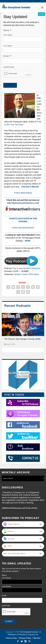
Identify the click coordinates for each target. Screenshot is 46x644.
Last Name (6, 586)
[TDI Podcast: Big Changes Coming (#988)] (23, 324)
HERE (28, 241)
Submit (9, 621)
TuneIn (25, 274)
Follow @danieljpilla (23, 193)
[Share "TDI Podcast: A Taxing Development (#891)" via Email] (23, 291)
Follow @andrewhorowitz (23, 228)
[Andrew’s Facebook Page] (23, 424)
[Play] (21, 265)
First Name (6, 578)
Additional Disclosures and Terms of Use (19, 508)
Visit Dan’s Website (30, 187)
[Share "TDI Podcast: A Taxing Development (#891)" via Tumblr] (23, 287)
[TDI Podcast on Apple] (23, 413)
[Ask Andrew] (23, 447)
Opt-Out (36, 638)
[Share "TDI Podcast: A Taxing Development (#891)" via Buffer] (37, 287)
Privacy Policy (25, 638)
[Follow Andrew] (23, 436)
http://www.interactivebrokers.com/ (23, 203)
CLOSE (41, 14)
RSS (31, 274)
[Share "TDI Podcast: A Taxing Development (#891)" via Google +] (18, 287)
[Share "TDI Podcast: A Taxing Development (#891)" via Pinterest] (28, 287)
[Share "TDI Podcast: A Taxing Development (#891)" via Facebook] (8, 287)
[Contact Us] (23, 458)
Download (35, 268)
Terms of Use (11, 638)
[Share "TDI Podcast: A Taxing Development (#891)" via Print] (28, 291)
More (37, 274)
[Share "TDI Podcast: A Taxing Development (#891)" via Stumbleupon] (18, 291)
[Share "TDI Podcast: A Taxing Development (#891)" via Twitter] (13, 287)
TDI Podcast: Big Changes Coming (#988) (22, 339)
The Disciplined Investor (28, 632)
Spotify (17, 274)
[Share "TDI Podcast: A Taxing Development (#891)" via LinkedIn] (32, 287)
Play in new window (21, 268)
